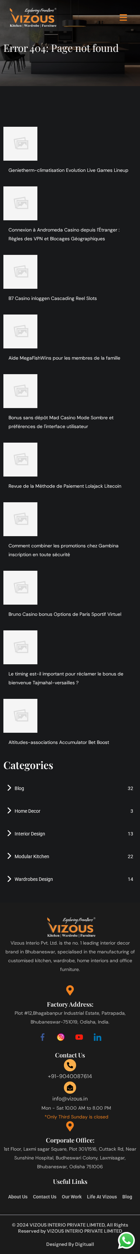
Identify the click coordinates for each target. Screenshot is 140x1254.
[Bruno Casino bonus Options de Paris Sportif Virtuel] (20, 588)
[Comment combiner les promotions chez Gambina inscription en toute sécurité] (20, 519)
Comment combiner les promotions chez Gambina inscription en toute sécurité (63, 550)
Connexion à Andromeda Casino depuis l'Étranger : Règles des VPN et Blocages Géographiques (64, 234)
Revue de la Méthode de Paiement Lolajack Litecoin (64, 486)
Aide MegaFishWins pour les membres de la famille (64, 358)
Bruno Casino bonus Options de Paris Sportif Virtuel (64, 614)
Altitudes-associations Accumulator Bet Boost (58, 742)
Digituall (84, 1244)
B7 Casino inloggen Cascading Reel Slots (52, 298)
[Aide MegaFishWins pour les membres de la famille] (20, 331)
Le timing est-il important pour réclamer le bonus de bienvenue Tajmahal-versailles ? (65, 678)
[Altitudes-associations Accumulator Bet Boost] (20, 716)
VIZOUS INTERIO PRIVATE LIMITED (84, 1231)
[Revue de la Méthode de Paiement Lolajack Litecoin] (20, 460)
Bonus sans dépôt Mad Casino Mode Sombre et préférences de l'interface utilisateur (60, 421)
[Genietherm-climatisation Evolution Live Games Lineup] (20, 144)
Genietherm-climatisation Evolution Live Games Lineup (68, 170)
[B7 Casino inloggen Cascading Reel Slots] (20, 272)
